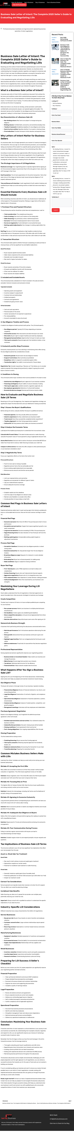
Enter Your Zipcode (57, 140)
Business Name (56, 121)
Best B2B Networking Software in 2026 (66, 39)
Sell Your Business (57, 103)
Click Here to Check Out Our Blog (59, 1123)
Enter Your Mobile (56, 128)
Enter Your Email (56, 115)
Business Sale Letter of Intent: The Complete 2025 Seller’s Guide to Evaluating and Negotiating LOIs (65, 85)
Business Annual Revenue (59, 134)
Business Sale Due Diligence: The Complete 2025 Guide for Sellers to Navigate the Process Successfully (65, 50)
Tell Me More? (55, 197)
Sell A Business (28, 2)
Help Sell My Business (19, 5)
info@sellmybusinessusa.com (58, 1119)
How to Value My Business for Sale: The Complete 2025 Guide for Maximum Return (65, 62)
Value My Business (16, 2)
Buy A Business (40, 2)
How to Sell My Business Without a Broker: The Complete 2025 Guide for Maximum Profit (66, 73)
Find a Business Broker (53, 2)
